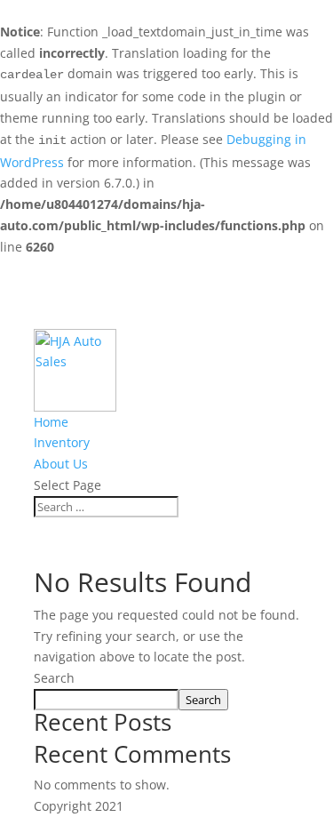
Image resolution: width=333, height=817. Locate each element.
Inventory (62, 442)
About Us (61, 463)
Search (54, 677)
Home (51, 421)
